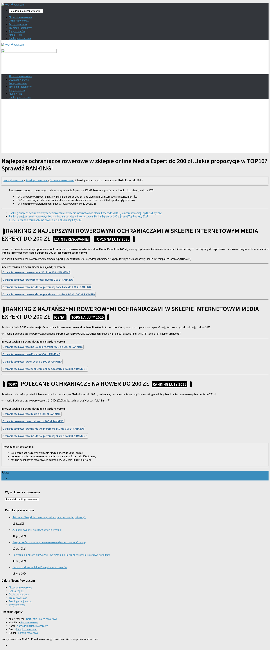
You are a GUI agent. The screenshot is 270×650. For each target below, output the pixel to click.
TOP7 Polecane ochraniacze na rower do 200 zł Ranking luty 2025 (45, 220)
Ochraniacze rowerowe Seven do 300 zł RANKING (32, 361)
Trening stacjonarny (20, 28)
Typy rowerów (17, 31)
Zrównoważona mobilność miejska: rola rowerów (39, 567)
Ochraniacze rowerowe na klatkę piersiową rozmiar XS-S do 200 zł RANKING (48, 294)
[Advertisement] (135, 127)
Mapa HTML (15, 35)
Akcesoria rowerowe (20, 17)
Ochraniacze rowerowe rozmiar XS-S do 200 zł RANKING (36, 272)
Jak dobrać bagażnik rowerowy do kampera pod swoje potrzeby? (49, 517)
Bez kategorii (16, 591)
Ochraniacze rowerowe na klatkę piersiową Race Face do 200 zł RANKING (46, 287)
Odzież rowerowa (19, 21)
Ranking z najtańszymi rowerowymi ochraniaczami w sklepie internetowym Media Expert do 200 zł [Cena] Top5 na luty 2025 (78, 216)
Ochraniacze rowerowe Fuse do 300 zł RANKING (31, 354)
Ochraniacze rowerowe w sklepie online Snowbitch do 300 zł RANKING (44, 369)
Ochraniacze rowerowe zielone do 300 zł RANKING (33, 421)
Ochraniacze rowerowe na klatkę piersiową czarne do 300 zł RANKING (44, 436)
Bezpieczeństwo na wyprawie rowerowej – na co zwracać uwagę (49, 542)
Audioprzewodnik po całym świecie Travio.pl (37, 530)
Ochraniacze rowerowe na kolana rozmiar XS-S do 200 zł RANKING (42, 347)
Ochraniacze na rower (62, 180)
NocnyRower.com (13, 180)
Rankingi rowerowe (20, 38)
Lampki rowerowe (26, 629)
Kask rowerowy (29, 622)
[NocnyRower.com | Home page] (12, 4)
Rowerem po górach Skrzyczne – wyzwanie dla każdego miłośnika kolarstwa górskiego (61, 555)
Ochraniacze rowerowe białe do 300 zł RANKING (31, 414)
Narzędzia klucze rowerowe (41, 619)
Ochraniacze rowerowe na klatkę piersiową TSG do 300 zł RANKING (43, 428)
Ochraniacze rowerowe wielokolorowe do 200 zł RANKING (37, 279)
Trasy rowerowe (18, 24)
